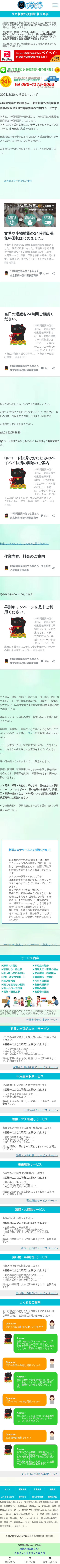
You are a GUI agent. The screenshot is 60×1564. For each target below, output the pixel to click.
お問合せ (22, 1497)
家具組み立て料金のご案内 (18, 180)
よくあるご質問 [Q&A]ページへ (39, 1473)
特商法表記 (52, 1497)
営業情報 (37, 1489)
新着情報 (22, 1489)
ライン (31, 733)
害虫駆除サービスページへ (42, 1200)
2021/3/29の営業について (15, 944)
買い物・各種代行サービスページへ (37, 1293)
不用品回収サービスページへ (41, 1110)
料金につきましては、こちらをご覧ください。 (24, 543)
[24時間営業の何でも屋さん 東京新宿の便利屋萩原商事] (30, 5)
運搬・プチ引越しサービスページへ (37, 1155)
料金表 (52, 1489)
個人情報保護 (37, 1497)
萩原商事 (32, 1536)
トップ (7, 1489)
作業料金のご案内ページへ (42, 1019)
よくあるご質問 (7, 1497)
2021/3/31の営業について (45, 944)
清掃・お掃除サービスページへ (39, 1248)
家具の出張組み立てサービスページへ (35, 1067)
